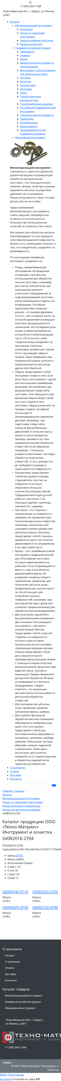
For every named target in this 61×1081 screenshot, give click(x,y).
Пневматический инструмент (23, 1002)
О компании (12, 961)
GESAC (19, 855)
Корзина (5, 1079)
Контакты (11, 980)
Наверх (7, 1062)
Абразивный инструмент (20, 1008)
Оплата (9, 968)
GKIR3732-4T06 (45, 907)
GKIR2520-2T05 (45, 891)
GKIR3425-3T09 (15, 907)
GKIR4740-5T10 (15, 891)
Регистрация (16, 1074)
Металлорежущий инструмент (24, 995)
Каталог (10, 955)
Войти (4, 1074)
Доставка (10, 974)
